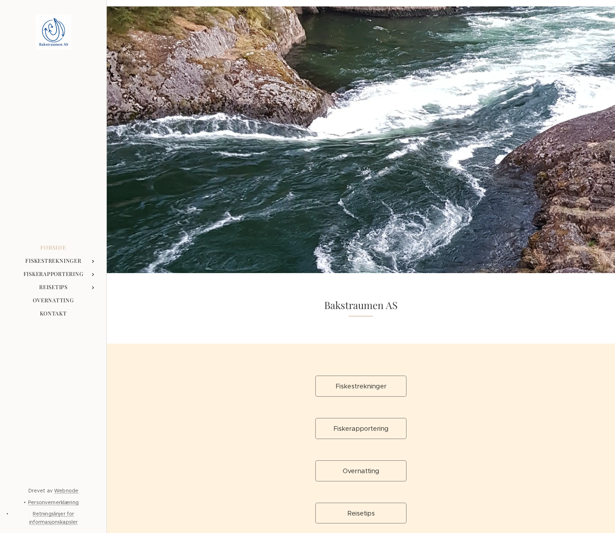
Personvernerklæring (53, 502)
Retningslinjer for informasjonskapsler (53, 518)
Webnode (66, 490)
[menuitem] (53, 248)
